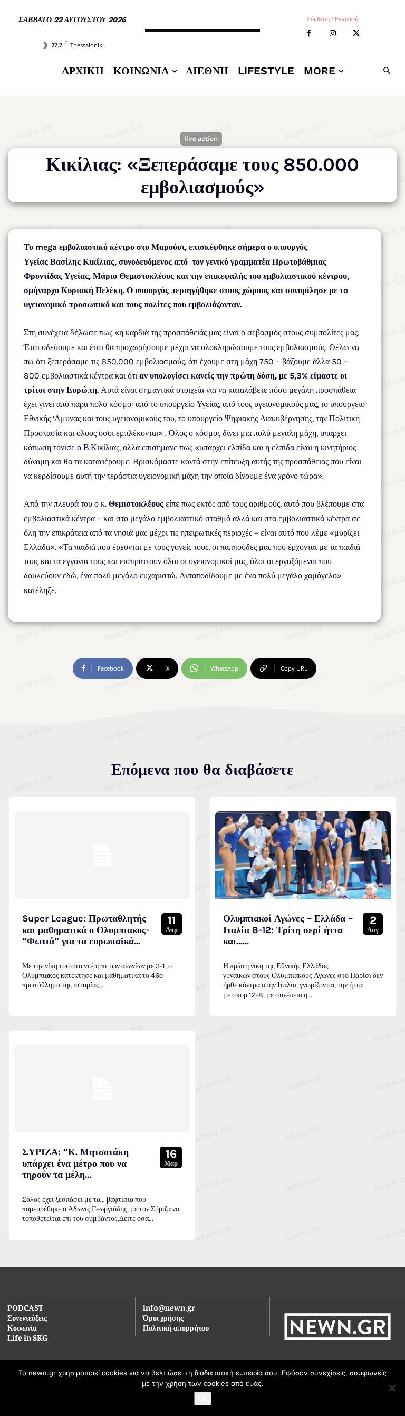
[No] (392, 1388)
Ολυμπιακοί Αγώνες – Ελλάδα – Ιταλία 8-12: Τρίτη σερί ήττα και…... (288, 930)
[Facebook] (309, 33)
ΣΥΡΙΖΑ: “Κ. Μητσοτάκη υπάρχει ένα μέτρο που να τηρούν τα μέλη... (75, 1163)
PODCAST (25, 1309)
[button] (387, 71)
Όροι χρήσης (163, 1319)
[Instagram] (332, 33)
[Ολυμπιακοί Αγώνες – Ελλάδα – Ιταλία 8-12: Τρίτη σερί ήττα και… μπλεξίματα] (303, 855)
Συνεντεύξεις (27, 1319)
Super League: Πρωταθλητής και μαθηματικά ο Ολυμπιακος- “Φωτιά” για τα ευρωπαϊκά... (86, 930)
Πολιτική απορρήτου (176, 1329)
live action (201, 138)
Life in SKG (27, 1339)
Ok (202, 1398)
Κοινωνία (22, 1329)
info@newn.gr (169, 1309)
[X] (356, 33)
